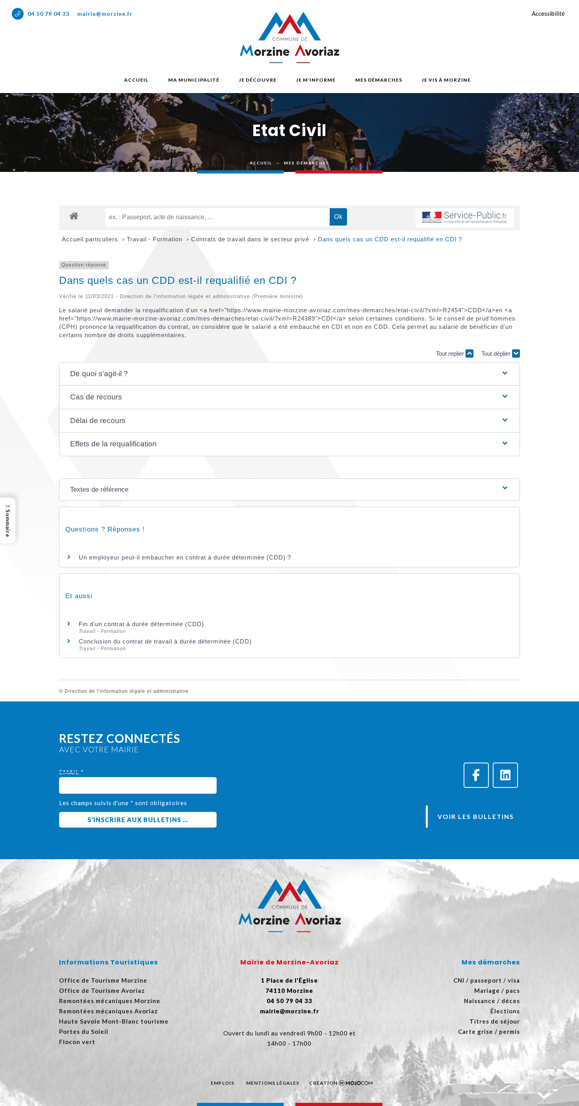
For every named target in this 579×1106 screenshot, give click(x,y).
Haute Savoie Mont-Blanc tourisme (114, 1021)
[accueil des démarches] (74, 215)
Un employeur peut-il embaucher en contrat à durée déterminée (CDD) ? (185, 557)
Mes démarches (378, 80)
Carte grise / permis (489, 1031)
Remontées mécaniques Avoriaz (108, 1011)
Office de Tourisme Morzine (103, 980)
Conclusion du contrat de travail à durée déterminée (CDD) (165, 641)
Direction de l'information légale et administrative (127, 691)
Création (323, 1083)
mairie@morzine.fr (104, 13)
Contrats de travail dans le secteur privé (251, 239)
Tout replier (451, 353)
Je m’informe (316, 80)
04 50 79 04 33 (48, 13)
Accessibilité (548, 13)
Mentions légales (272, 1083)
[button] (289, 374)
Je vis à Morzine (446, 80)
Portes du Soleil (83, 1031)
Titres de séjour (495, 1021)
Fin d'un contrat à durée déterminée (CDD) (141, 624)
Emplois (222, 1083)
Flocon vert (77, 1041)
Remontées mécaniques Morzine (109, 1000)
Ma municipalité (193, 80)
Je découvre (258, 80)
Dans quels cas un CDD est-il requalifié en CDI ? (390, 239)
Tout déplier (496, 353)
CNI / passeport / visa (486, 980)
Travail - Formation (155, 239)
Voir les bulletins (476, 816)
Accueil (136, 80)
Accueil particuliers (91, 239)
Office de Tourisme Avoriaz (102, 990)
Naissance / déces (492, 1000)
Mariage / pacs (497, 990)
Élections (505, 1011)
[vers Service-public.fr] (465, 218)
